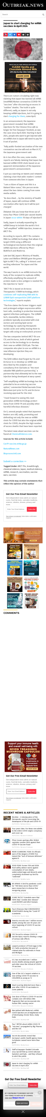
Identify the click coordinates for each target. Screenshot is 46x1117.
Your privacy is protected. (13, 516)
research (14, 472)
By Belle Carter (25, 879)
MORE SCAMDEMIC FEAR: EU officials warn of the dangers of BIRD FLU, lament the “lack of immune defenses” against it (27, 855)
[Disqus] (23, 646)
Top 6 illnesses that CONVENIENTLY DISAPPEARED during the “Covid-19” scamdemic (26, 911)
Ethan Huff (19, 30)
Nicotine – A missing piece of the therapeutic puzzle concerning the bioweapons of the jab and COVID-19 (26, 819)
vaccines (13, 475)
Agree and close (22, 1103)
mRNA (6, 472)
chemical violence (11, 469)
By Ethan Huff (25, 1020)
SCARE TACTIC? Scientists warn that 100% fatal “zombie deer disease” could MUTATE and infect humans (25, 899)
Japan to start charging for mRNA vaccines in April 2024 (25, 1064)
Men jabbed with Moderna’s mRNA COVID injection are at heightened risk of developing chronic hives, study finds (27, 1013)
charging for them (16, 116)
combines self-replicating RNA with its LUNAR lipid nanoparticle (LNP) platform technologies (21, 298)
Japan (23, 469)
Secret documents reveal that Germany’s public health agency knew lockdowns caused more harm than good (27, 1039)
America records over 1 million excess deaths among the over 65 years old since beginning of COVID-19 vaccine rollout (27, 924)
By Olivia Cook (25, 861)
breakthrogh (33, 466)
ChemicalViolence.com (22, 434)
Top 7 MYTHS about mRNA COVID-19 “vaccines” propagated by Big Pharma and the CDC (27, 1026)
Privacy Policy (18, 1098)
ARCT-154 (22, 466)
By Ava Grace (25, 1045)
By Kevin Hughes (26, 904)
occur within (16, 218)
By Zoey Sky (24, 893)
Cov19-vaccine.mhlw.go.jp (14, 444)
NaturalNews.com (11, 449)
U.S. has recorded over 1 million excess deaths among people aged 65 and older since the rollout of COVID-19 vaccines (27, 963)
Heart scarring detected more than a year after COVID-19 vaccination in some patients (26, 987)
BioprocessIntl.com (12, 453)
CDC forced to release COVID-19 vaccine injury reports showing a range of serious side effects (27, 936)
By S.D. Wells (25, 916)
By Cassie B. (24, 941)
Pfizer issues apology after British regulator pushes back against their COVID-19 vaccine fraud (26, 842)
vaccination (24, 472)
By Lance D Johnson (27, 835)
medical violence (34, 469)
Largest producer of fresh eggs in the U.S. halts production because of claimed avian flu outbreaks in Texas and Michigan (27, 949)
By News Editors (26, 824)
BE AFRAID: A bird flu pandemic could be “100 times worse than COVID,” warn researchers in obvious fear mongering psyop (26, 887)
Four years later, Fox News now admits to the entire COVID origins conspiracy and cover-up (27, 831)
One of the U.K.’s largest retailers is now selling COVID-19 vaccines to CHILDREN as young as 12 (26, 976)
